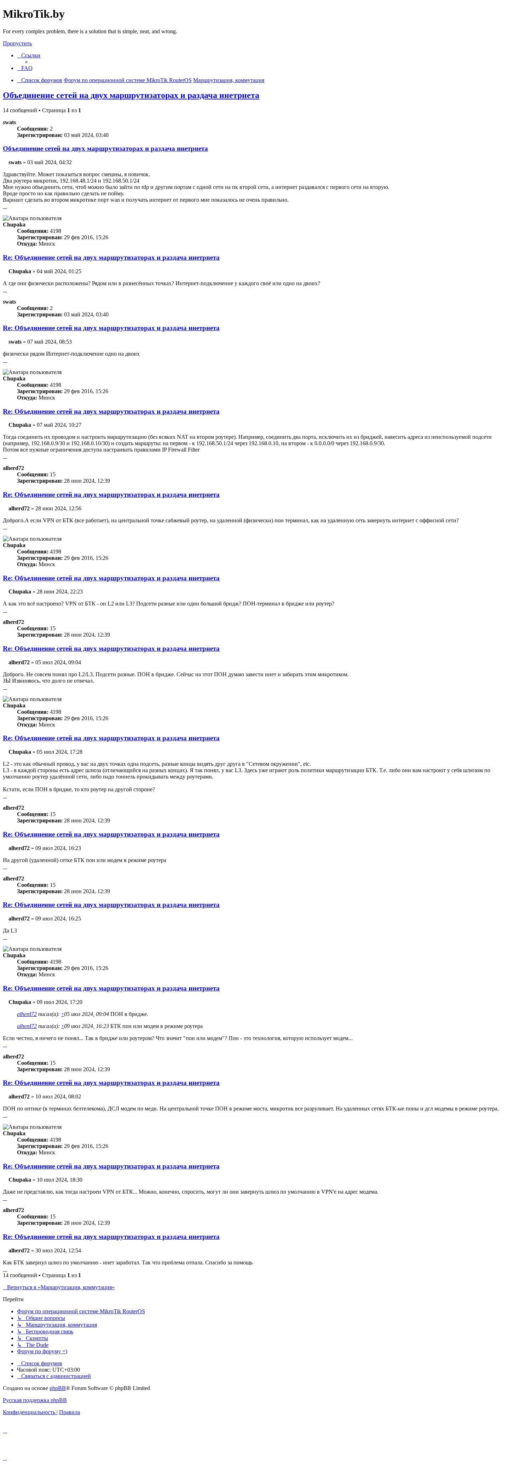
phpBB (58, 1388)
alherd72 (27, 1014)
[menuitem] (25, 68)
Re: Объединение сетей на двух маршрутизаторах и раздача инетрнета (111, 257)
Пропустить (17, 43)
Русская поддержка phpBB (35, 1400)
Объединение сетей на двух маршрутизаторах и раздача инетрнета (131, 95)
